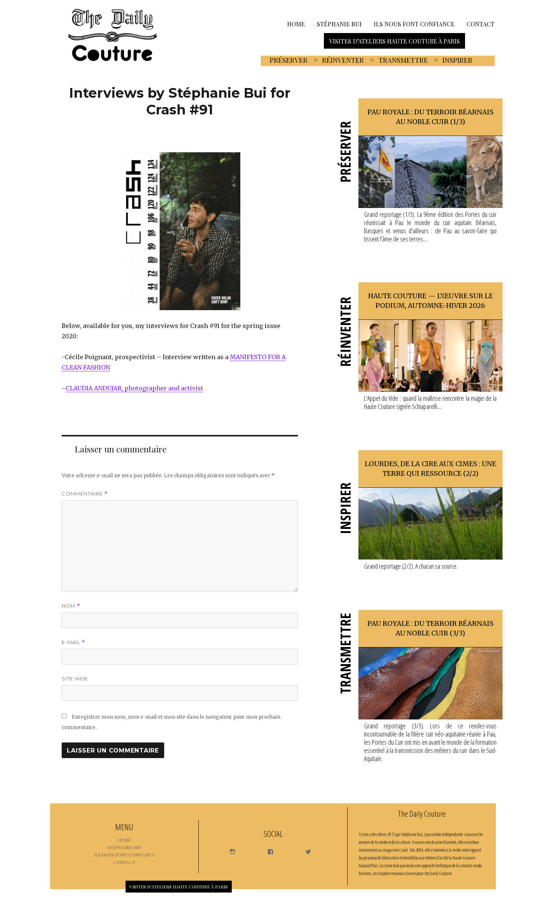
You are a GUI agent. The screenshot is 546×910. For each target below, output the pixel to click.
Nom (71, 606)
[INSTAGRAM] (228, 849)
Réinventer (343, 60)
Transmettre (403, 60)
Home (296, 23)
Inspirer (457, 60)
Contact (480, 23)
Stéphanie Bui (339, 23)
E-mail (73, 642)
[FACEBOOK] (266, 849)
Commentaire (85, 494)
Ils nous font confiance (414, 23)
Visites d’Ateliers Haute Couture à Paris (394, 41)
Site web (75, 679)
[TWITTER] (304, 849)
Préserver (289, 60)
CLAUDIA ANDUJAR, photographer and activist (134, 388)
